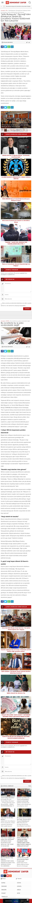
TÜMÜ (29, 786)
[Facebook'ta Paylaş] (2, 46)
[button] (2, 130)
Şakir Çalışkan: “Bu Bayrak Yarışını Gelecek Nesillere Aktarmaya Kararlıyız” (16, 672)
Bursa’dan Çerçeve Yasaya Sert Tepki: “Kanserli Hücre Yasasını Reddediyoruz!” (24, 819)
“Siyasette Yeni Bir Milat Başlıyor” (7, 818)
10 (29, 130)
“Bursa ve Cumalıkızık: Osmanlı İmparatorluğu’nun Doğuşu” (16, 264)
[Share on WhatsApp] (8, 46)
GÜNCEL (8, 321)
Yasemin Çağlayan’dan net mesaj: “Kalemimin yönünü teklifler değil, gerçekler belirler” (16, 650)
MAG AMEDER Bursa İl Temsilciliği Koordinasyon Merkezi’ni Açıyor (16, 199)
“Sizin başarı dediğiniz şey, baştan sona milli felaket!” (8, 838)
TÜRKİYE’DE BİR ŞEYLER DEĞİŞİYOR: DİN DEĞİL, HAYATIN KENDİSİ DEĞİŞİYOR (16, 737)
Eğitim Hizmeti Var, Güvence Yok (16, 693)
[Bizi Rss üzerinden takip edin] (10, 876)
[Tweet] (5, 46)
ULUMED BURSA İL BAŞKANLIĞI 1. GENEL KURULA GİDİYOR (16, 177)
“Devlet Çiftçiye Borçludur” (8, 797)
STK (6, 10)
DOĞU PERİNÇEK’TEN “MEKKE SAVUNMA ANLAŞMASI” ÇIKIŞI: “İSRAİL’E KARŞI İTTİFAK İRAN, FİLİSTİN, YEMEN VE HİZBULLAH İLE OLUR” (24, 842)
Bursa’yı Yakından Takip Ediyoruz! (7, 858)
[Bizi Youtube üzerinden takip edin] (7, 876)
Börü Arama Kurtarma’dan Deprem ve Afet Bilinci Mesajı (16, 221)
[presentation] (1, 6)
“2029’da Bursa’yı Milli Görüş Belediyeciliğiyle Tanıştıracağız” (23, 859)
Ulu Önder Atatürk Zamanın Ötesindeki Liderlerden (13, 125)
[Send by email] (12, 46)
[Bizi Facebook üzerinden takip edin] (2, 876)
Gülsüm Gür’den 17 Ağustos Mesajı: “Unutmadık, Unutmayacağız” (16, 156)
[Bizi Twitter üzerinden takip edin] (5, 876)
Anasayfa (3, 10)
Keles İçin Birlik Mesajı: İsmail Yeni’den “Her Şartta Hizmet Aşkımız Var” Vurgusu (16, 628)
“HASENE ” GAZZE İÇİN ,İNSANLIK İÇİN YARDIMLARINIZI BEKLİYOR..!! (16, 243)
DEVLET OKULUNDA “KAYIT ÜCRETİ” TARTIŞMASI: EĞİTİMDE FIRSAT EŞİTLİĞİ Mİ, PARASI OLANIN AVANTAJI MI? (16, 716)
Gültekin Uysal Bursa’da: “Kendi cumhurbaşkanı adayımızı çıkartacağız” (23, 799)
